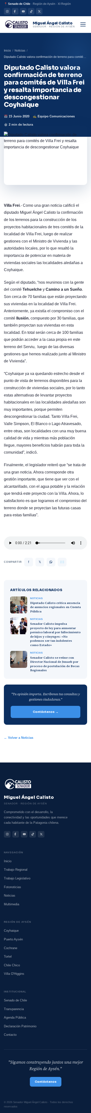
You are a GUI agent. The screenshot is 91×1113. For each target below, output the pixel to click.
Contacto (10, 1035)
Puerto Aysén (13, 939)
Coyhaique (11, 930)
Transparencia (14, 1009)
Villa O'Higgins (14, 974)
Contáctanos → (45, 712)
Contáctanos (46, 1082)
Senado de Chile (15, 1000)
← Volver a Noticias (18, 737)
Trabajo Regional (15, 869)
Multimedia (11, 904)
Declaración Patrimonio (20, 1026)
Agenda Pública (15, 1017)
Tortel (8, 956)
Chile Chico (12, 965)
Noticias (20, 50)
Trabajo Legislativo (17, 878)
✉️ (62, 562)
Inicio (7, 50)
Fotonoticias (12, 887)
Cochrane (10, 948)
